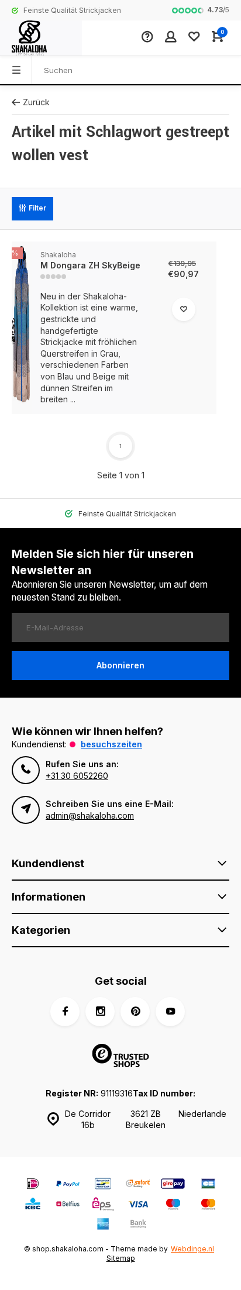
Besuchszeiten (111, 744)
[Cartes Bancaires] (208, 1185)
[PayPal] (67, 1185)
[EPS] (103, 1205)
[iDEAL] (32, 1185)
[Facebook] (65, 1011)
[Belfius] (67, 1205)
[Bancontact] (103, 1185)
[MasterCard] (208, 1205)
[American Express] (103, 1225)
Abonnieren (120, 665)
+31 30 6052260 (77, 776)
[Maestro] (173, 1205)
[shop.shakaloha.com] (41, 38)
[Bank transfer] (138, 1225)
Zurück (36, 102)
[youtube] (170, 1011)
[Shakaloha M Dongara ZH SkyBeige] (22, 328)
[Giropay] (173, 1185)
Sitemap (120, 1258)
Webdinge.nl (192, 1248)
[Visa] (138, 1205)
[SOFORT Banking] (138, 1185)
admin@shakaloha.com (90, 815)
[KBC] (32, 1205)
